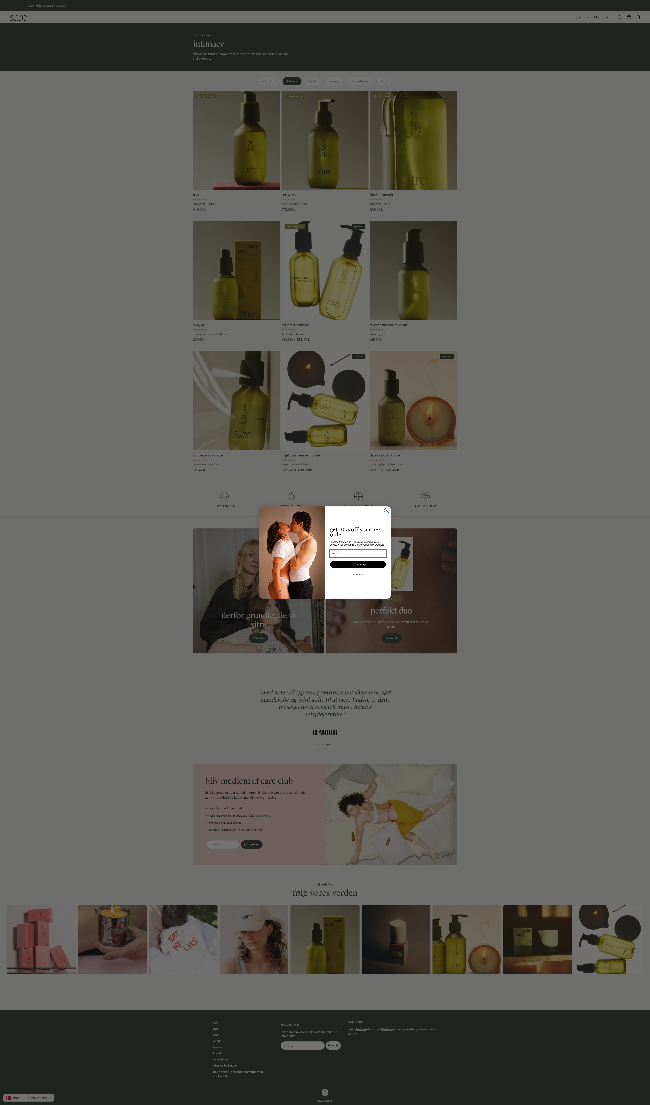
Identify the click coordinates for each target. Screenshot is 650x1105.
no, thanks (358, 574)
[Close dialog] (386, 510)
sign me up (358, 564)
